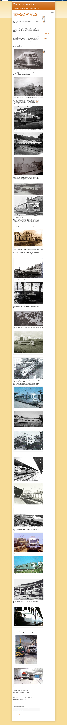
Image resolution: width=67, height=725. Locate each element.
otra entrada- (37, 101)
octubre (45, 39)
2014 (43, 52)
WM (21, 710)
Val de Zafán (18, 710)
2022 (43, 20)
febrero (45, 48)
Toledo (16, 710)
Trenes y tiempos (23, 4)
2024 (43, 18)
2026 (43, 16)
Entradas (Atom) (19, 714)
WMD (22, 710)
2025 (43, 17)
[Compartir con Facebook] (29, 708)
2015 (43, 51)
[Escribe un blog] (28, 708)
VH (20, 710)
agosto (44, 41)
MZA (14, 710)
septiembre (45, 40)
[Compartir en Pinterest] (30, 708)
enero (44, 49)
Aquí (16, 632)
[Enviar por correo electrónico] (27, 708)
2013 (43, 53)
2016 (43, 50)
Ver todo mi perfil (44, 58)
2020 (43, 22)
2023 (43, 19)
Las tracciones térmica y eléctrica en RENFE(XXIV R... (48, 33)
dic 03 (45, 37)
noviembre (45, 38)
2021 (43, 21)
